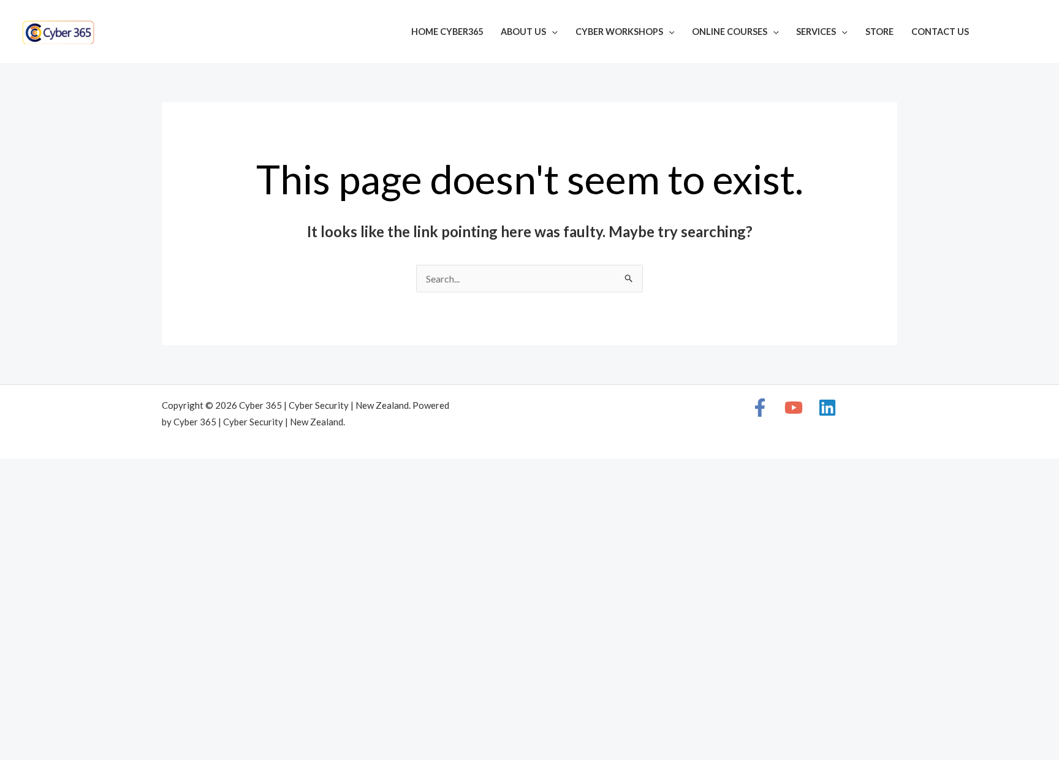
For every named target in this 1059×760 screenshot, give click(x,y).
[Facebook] (995, 33)
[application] (552, 31)
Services (816, 31)
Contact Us (940, 31)
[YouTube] (1013, 33)
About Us (523, 31)
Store (879, 31)
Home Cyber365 (447, 31)
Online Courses (729, 31)
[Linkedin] (1032, 33)
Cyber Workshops (619, 31)
